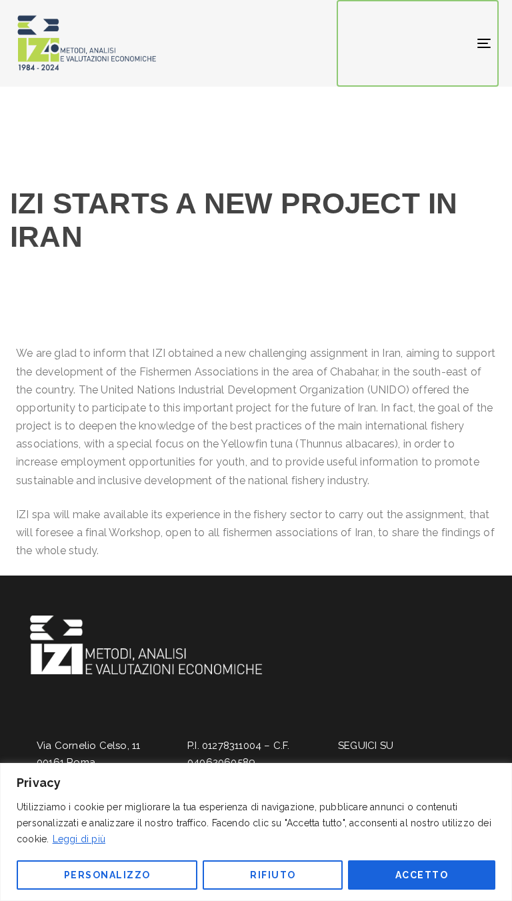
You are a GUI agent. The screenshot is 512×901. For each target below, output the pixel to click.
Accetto (422, 875)
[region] (256, 832)
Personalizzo (107, 875)
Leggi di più (79, 839)
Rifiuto (273, 875)
